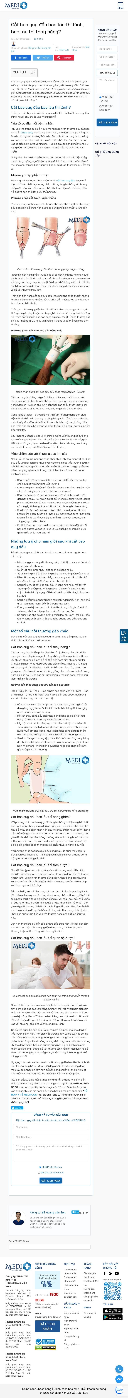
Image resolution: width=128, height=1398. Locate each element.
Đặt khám (124, 639)
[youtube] (116, 1273)
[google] (110, 1273)
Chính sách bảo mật (66, 1388)
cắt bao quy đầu (65, 180)
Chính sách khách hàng (36, 1388)
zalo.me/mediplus (112, 1279)
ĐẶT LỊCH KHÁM (47, 1326)
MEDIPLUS (64, 50)
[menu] (120, 5)
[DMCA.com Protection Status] (45, 1347)
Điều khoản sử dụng (93, 1388)
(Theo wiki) (27, 132)
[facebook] (104, 1273)
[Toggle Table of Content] (30, 72)
